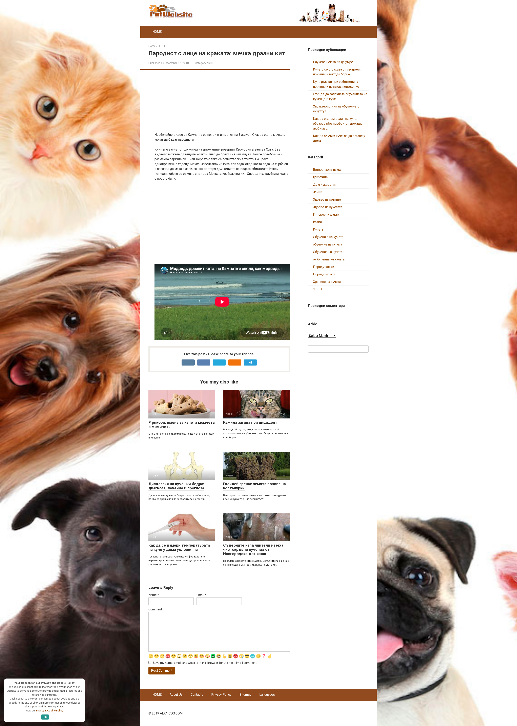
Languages (267, 694)
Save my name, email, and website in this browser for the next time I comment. (205, 663)
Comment (155, 609)
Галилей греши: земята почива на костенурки (254, 486)
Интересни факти (326, 214)
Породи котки (323, 267)
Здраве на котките (327, 199)
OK (45, 717)
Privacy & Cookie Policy (49, 710)
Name (153, 595)
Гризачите (320, 177)
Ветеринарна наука (327, 170)
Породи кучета (324, 274)
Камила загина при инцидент (250, 422)
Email (201, 595)
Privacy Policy (221, 694)
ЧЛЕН (210, 62)
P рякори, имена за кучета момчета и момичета (181, 424)
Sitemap (245, 694)
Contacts (197, 694)
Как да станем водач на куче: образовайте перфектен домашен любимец (338, 123)
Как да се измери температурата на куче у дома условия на (179, 547)
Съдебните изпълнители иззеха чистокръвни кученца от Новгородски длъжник (253, 549)
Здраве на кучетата (327, 207)
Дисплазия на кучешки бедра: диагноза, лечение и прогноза (176, 486)
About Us (176, 694)
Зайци (317, 192)
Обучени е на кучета (328, 237)
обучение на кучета (327, 244)
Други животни (324, 185)
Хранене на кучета (327, 282)
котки (317, 222)
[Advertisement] (222, 104)
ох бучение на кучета (329, 259)
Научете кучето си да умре (333, 62)
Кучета (318, 229)
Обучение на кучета (328, 252)
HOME (157, 32)
